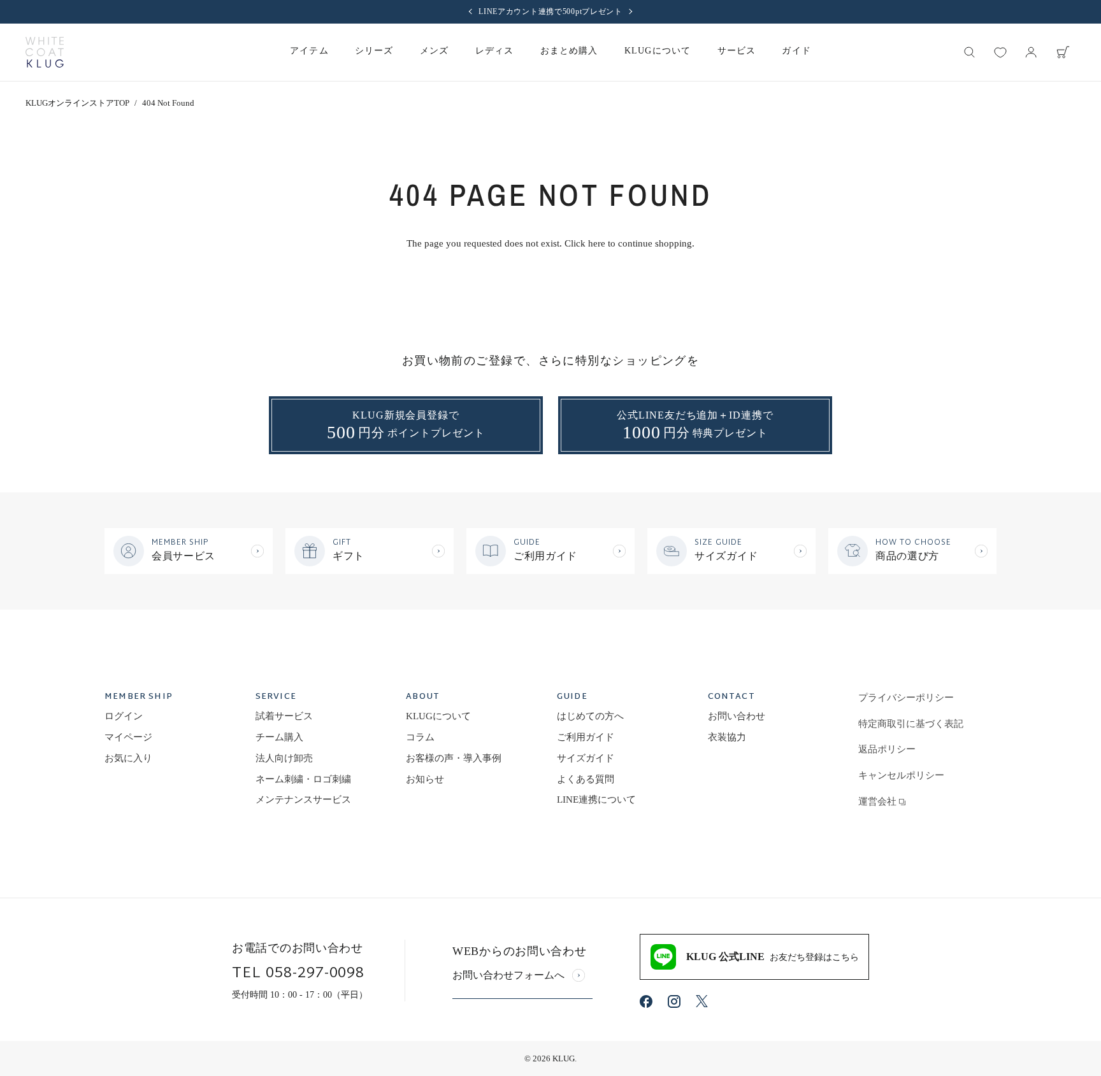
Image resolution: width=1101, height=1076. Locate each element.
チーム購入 (279, 737)
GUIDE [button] (572, 698)
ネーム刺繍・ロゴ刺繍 (303, 779)
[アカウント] (1031, 52)
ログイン (123, 716)
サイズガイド (585, 758)
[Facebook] (646, 1001)
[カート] (1063, 52)
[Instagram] (674, 1001)
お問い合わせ (736, 716)
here (596, 243)
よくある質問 (585, 779)
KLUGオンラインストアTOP (77, 103)
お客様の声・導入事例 (453, 758)
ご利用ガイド (585, 737)
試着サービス (284, 716)
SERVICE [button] (275, 698)
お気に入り (128, 758)
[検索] (969, 52)
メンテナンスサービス (303, 799)
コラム (420, 737)
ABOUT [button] (423, 698)
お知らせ (425, 779)
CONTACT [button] (731, 698)
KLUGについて (438, 716)
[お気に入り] (1000, 52)
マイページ (128, 737)
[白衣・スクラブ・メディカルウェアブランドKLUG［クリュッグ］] (44, 52)
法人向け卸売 (284, 758)
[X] (702, 1001)
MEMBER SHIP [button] (138, 698)
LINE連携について (596, 799)
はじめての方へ (590, 716)
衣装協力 (727, 737)
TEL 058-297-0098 (298, 974)
